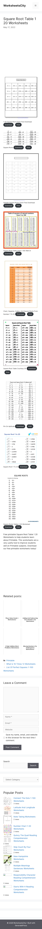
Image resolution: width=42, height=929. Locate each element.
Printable (10, 660)
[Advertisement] (21, 53)
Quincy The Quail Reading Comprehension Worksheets (25, 838)
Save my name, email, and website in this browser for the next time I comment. (21, 738)
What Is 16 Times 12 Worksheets (21, 664)
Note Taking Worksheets (25, 817)
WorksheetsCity (14, 5)
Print (18, 125)
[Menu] (35, 5)
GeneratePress (21, 925)
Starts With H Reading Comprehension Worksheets (24, 889)
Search (6, 761)
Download (8, 125)
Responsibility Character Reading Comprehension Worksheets (25, 878)
